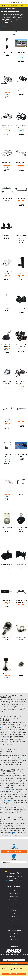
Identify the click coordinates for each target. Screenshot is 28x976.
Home (2, 8)
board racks (13, 832)
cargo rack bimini (8, 800)
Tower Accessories (14, 893)
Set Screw (21, 673)
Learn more (11, 971)
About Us (14, 910)
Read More (5, 27)
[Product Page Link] (7, 43)
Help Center (14, 936)
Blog (14, 913)
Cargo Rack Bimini (7, 198)
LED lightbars (4, 738)
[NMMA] (14, 954)
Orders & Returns (14, 933)
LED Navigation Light (7, 52)
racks (18, 760)
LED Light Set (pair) (7, 235)
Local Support (14, 939)
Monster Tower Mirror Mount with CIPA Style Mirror (7, 419)
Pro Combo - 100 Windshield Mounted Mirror (6, 456)
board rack (20, 759)
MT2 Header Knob (7, 673)
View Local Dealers (14, 851)
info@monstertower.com (14, 876)
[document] (14, 970)
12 (21, 57)
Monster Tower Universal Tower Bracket (7, 383)
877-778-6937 (15, 878)
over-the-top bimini (8, 789)
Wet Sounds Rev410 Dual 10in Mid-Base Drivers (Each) (21, 346)
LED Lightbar (21, 198)
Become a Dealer (14, 920)
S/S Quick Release (21, 637)
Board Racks (14, 896)
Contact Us (14, 916)
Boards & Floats (14, 900)
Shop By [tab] (3, 31)
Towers (14, 890)
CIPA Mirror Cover (6, 600)
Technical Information (14, 930)
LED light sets (15, 738)
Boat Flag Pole (7, 308)
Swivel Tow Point (6, 637)
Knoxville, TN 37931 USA (15, 880)
